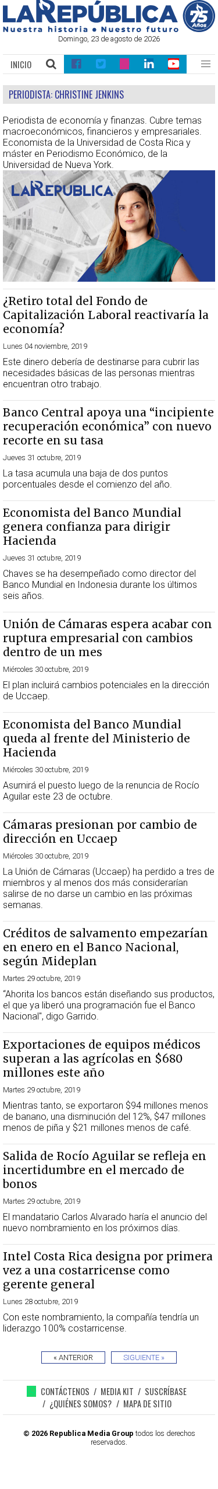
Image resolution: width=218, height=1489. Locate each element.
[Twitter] (100, 64)
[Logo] (109, 28)
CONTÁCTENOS (65, 1391)
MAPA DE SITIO (147, 1403)
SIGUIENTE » (144, 1357)
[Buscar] (52, 64)
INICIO (20, 64)
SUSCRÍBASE (166, 1391)
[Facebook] (76, 64)
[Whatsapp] (33, 1392)
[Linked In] (149, 64)
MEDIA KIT (117, 1391)
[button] (205, 64)
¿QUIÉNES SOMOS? (80, 1403)
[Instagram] (124, 64)
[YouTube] (174, 64)
